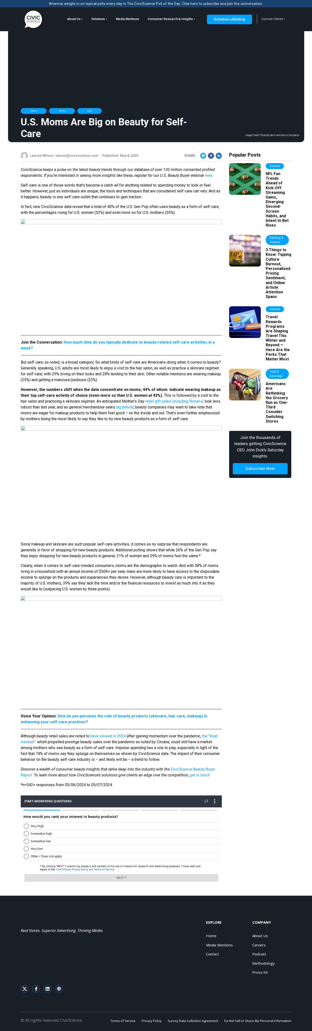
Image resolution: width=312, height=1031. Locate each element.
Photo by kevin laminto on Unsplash (279, 135)
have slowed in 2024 (108, 736)
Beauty (34, 111)
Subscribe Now (260, 468)
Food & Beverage (276, 374)
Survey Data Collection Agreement (193, 1021)
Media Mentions (127, 19)
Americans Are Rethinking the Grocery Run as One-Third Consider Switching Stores (277, 402)
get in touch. (200, 775)
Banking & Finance (276, 240)
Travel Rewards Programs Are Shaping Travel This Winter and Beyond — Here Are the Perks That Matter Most (278, 338)
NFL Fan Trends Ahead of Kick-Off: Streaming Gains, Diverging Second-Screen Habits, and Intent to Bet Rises (277, 199)
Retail (89, 111)
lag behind (125, 407)
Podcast (259, 954)
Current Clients (272, 19)
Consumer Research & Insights (170, 19)
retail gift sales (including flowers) (174, 401)
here (208, 175)
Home (211, 935)
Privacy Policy (152, 1021)
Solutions (98, 19)
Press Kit (260, 972)
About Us (73, 19)
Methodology (263, 963)
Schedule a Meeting (229, 19)
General (62, 111)
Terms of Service (123, 1021)
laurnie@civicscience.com (77, 156)
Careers (259, 944)
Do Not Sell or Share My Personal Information (257, 1021)
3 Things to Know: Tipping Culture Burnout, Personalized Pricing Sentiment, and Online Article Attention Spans (278, 273)
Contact (212, 954)
